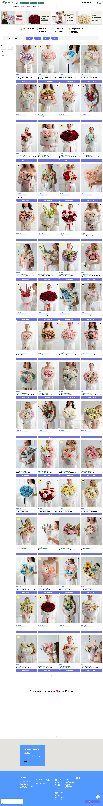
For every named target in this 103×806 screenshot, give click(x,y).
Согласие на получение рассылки (68, 790)
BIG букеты (57, 795)
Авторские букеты (59, 790)
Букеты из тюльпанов (57, 785)
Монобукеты (58, 788)
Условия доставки (40, 779)
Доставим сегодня (59, 777)
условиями (5, 803)
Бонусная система (40, 783)
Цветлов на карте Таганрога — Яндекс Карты (51, 736)
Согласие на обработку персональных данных (68, 786)
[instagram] (26, 761)
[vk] (24, 761)
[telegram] (79, 778)
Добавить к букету (59, 799)
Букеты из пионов (59, 787)
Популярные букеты (58, 780)
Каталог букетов (49, 777)
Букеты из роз (58, 782)
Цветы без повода (59, 797)
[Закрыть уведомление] (21, 799)
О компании (39, 777)
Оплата (37, 781)
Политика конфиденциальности (70, 782)
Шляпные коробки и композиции (59, 793)
